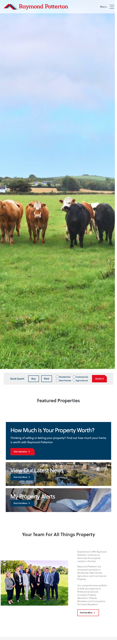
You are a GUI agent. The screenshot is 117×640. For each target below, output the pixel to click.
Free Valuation (20, 451)
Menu (103, 6)
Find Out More (20, 477)
